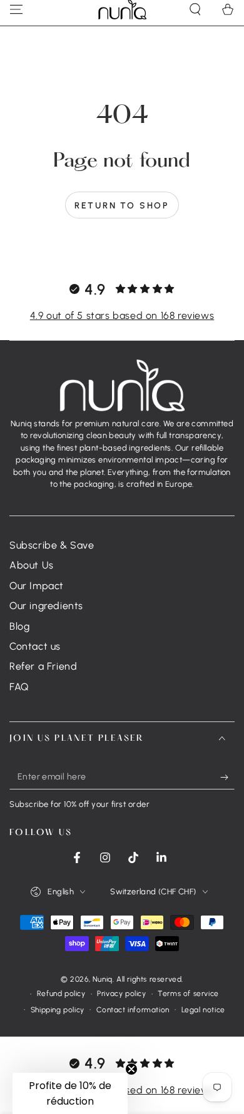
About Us (31, 565)
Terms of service (188, 993)
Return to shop (122, 205)
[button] (70, 1093)
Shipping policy (57, 1009)
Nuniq (103, 979)
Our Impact (36, 586)
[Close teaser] (131, 1069)
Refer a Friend (43, 666)
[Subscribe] (227, 777)
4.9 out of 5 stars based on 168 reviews (122, 315)
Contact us (35, 646)
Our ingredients (46, 606)
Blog (19, 626)
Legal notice (203, 1009)
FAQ (19, 687)
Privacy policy (121, 993)
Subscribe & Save (51, 545)
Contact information (133, 1009)
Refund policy (61, 993)
